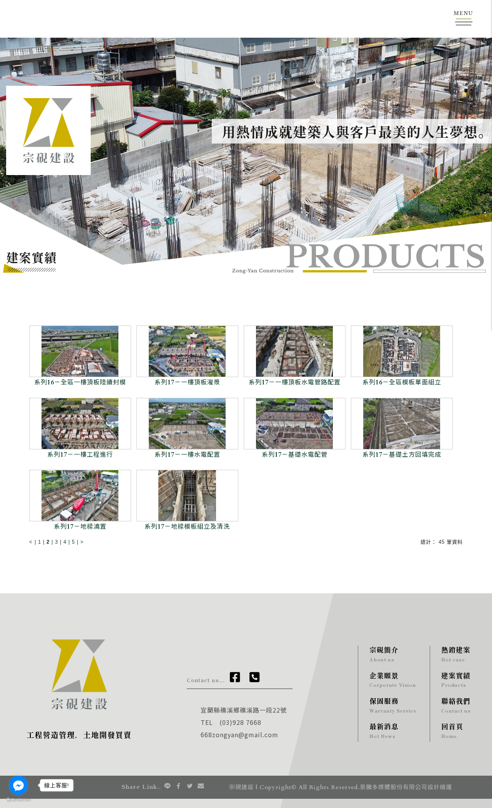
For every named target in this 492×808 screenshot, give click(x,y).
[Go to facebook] (18, 785)
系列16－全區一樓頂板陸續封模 (80, 382)
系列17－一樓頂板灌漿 (187, 382)
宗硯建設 (241, 787)
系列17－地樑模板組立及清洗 (187, 527)
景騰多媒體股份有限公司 (393, 787)
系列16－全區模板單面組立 (401, 382)
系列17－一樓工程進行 (80, 455)
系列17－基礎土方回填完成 (401, 455)
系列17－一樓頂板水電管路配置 (295, 382)
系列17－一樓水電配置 (187, 455)
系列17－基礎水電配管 (294, 455)
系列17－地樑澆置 (80, 527)
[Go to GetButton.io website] (18, 800)
